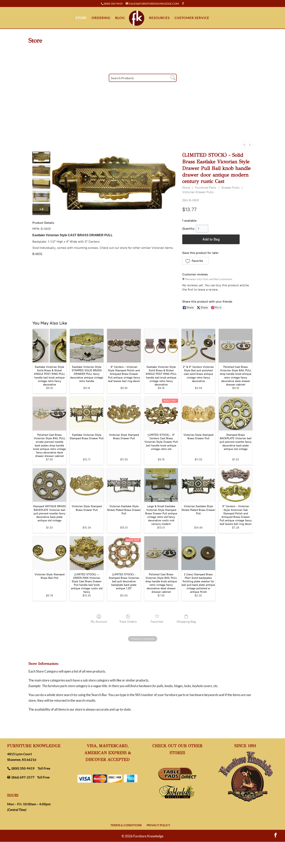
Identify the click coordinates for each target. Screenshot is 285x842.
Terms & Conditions (126, 825)
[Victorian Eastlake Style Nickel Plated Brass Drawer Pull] (124, 485)
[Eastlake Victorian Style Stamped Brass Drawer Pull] (87, 414)
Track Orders (128, 621)
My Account (99, 621)
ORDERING (101, 18)
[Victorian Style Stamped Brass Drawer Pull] (124, 414)
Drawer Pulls (230, 187)
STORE (81, 18)
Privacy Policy (158, 825)
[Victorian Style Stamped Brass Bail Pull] (49, 553)
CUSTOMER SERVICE (191, 18)
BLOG (120, 18)
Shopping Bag (186, 621)
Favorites (157, 621)
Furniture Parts (205, 187)
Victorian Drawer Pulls (198, 192)
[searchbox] (143, 78)
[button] (195, 261)
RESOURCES (159, 18)
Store (186, 187)
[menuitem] (244, 145)
